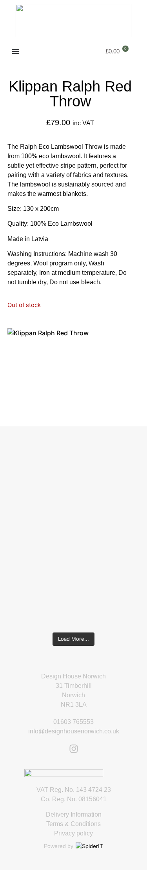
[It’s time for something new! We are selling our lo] (73, 506)
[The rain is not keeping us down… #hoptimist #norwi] (73, 475)
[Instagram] (73, 748)
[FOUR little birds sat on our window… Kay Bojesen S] (73, 449)
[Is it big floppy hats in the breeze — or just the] (73, 571)
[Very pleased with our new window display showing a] (73, 607)
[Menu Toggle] (16, 51)
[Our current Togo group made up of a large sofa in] (73, 541)
